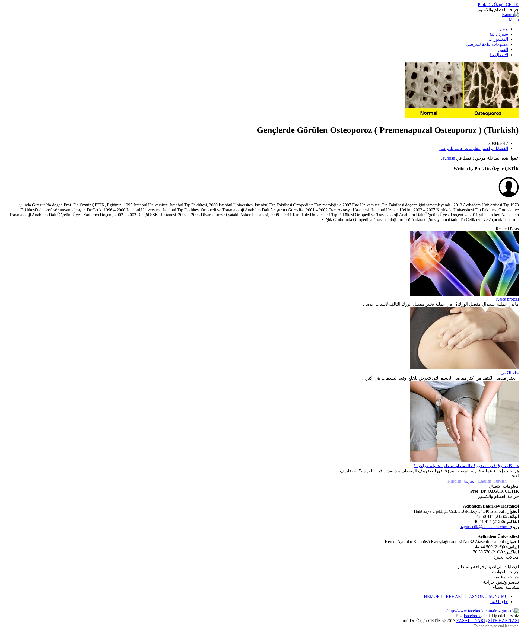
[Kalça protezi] (464, 294)
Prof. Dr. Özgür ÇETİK (498, 4)
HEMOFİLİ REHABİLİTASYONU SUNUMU (466, 596)
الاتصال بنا (499, 54)
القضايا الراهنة (495, 148)
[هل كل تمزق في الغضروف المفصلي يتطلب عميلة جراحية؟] (464, 460)
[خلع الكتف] (464, 367)
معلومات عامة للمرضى (487, 44)
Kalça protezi (507, 299)
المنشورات (498, 39)
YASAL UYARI (470, 620)
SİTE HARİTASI (503, 620)
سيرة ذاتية (499, 34)
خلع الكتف (509, 373)
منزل (503, 29)
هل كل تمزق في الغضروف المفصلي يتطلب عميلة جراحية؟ (466, 465)
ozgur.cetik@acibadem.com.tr (485, 526)
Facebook (472, 615)
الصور (502, 49)
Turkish (448, 158)
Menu (514, 19)
